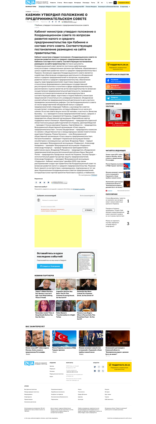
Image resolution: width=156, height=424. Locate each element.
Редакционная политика (56, 374)
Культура (80, 399)
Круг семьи (108, 394)
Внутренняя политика (30, 389)
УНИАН (94, 175)
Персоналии (54, 399)
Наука (79, 389)
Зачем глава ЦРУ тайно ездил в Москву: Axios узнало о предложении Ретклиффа (114, 157)
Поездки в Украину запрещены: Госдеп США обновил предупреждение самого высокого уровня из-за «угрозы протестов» (115, 212)
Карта (51, 376)
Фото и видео (68, 2)
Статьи (59, 2)
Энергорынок (28, 397)
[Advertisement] (58, 231)
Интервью (77, 2)
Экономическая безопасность (59, 397)
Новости (53, 2)
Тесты (93, 2)
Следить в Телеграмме (51, 266)
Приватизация (28, 399)
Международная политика (31, 392)
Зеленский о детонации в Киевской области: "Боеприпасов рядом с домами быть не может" (114, 184)
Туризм (107, 397)
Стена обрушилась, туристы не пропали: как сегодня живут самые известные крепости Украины (115, 201)
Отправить (88, 210)
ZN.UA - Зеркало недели (118, 123)
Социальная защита (56, 389)
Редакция (52, 368)
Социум (107, 389)
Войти (110, 2)
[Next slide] (129, 6)
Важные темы (31, 6)
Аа (115, 2)
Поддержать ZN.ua (124, 2)
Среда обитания (82, 394)
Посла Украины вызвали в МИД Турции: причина (115, 165)
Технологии (81, 392)
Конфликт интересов (57, 394)
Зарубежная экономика (58, 392)
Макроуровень (28, 394)
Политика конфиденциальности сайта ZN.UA (119, 418)
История (107, 392)
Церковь (80, 397)
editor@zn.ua (75, 380)
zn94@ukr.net (69, 376)
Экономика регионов (30, 402)
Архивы (52, 366)
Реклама (52, 371)
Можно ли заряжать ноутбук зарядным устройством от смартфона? (113, 223)
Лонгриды (86, 2)
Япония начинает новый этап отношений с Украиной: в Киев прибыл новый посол (114, 175)
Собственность (109, 399)
